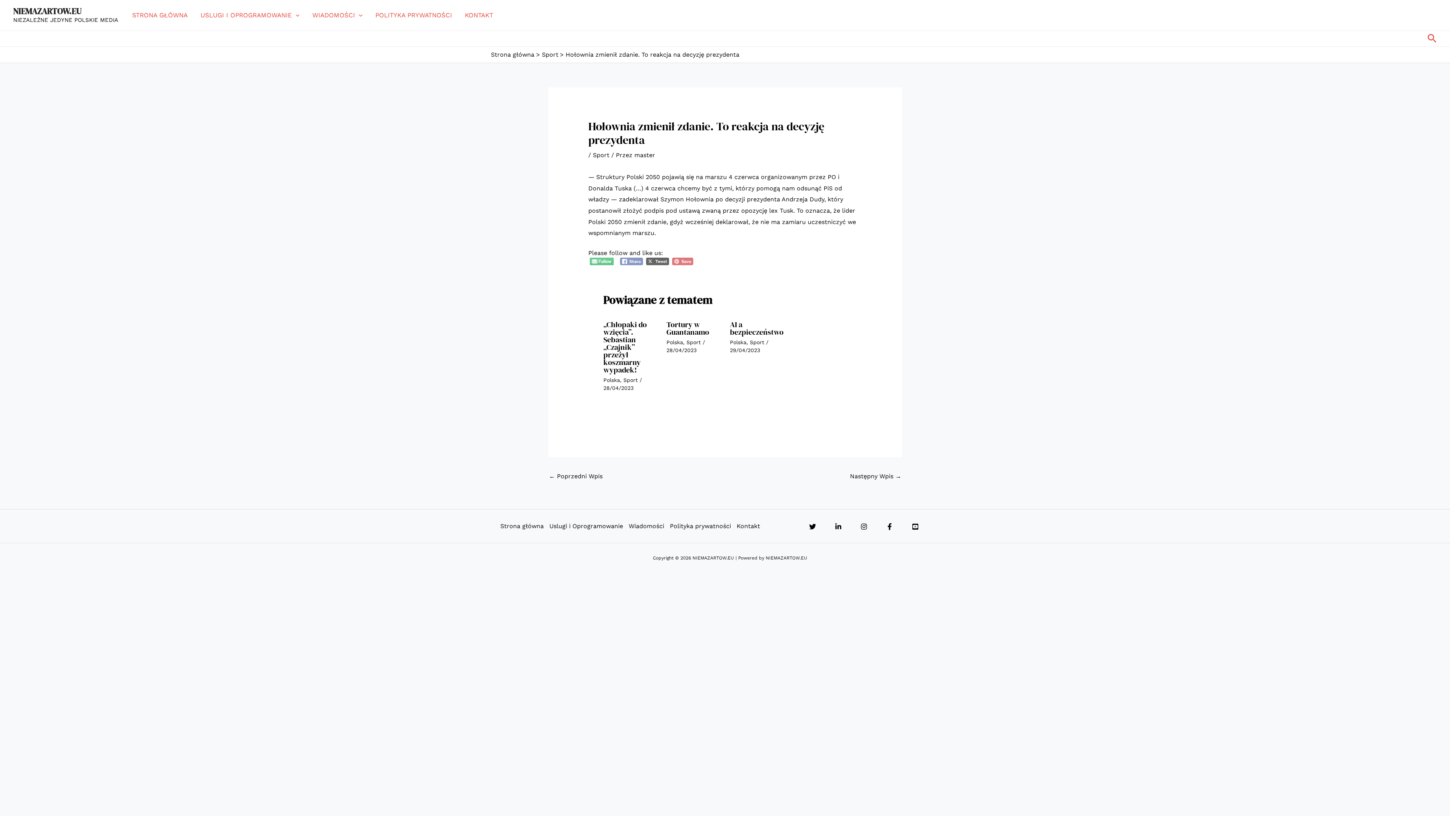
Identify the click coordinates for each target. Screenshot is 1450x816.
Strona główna (160, 15)
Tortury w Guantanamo (687, 328)
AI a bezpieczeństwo (757, 328)
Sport (601, 155)
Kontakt (479, 15)
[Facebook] (889, 526)
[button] (295, 15)
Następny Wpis (875, 476)
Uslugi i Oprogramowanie (246, 15)
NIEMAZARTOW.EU (47, 11)
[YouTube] (915, 526)
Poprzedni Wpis (576, 476)
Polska (611, 380)
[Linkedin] (838, 526)
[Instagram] (864, 526)
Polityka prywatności (413, 15)
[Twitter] (812, 526)
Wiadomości (333, 15)
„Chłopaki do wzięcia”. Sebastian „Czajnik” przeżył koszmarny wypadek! (625, 347)
